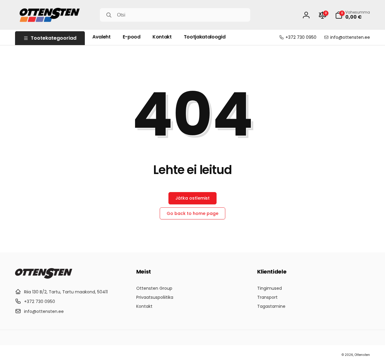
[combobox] (175, 15)
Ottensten (362, 355)
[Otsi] (108, 15)
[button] (352, 15)
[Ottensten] (43, 277)
